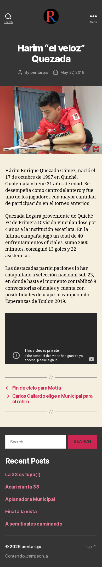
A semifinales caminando (33, 524)
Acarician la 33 (22, 487)
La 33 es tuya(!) (23, 474)
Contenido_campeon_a (26, 556)
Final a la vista (21, 511)
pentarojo (39, 72)
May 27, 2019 (72, 72)
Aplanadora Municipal (30, 499)
